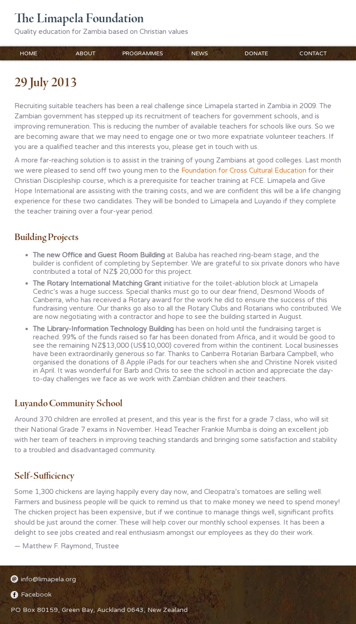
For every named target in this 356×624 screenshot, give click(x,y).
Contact (313, 53)
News (199, 53)
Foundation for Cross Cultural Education (243, 170)
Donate (256, 53)
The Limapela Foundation (79, 18)
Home (28, 53)
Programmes (142, 53)
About (85, 53)
